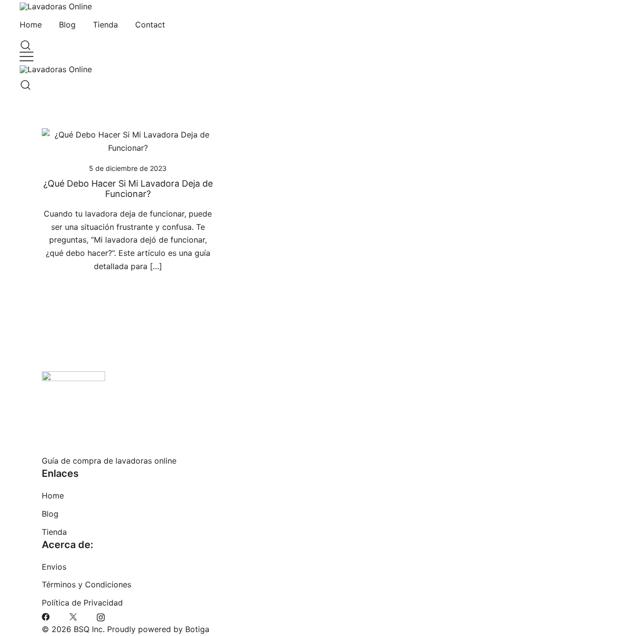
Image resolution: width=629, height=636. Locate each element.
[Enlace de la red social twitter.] (73, 616)
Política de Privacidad (82, 603)
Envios (54, 567)
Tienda (105, 24)
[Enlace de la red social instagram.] (101, 616)
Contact (150, 24)
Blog (67, 24)
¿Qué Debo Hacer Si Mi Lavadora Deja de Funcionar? (128, 188)
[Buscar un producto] (24, 43)
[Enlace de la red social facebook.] (46, 616)
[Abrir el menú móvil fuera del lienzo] (26, 56)
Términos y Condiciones (86, 584)
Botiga (197, 629)
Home (31, 24)
